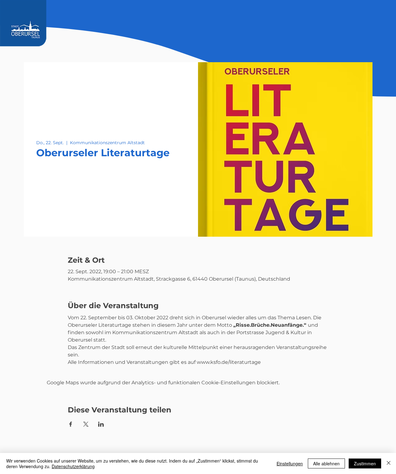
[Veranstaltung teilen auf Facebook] (71, 424)
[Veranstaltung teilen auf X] (86, 424)
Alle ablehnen (326, 463)
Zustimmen (365, 463)
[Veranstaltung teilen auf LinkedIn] (101, 424)
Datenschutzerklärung (73, 466)
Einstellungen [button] (290, 463)
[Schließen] (388, 463)
